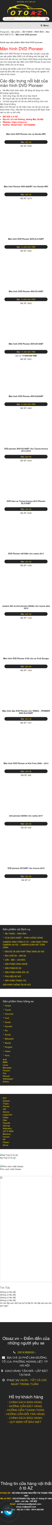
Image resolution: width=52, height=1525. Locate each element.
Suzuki (8, 1034)
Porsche (6, 1070)
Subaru (6, 1081)
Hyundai (8, 1026)
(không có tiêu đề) (8, 1292)
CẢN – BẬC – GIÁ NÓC (15, 959)
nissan (8, 1051)
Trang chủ (4, 31)
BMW (5, 1062)
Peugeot (8, 1047)
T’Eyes (6, 1103)
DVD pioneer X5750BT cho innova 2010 (26, 868)
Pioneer (6, 1106)
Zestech (6, 1100)
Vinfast (8, 1005)
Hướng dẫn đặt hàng (25, 1406)
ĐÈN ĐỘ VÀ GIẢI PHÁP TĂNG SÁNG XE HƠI (24, 951)
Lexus (5, 1065)
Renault (6, 1076)
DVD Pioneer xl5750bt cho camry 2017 (26, 554)
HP (4, 1139)
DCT (5, 1098)
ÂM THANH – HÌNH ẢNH (15, 933)
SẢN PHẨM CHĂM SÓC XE (17, 972)
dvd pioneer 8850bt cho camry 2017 (26, 816)
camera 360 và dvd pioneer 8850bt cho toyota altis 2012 (26, 607)
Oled (5, 1120)
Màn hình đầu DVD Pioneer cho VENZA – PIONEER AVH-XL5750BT (26, 712)
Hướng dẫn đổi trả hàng (25, 1414)
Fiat (4, 1073)
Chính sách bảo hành (25, 1418)
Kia (6, 1030)
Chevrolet (9, 1013)
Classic (6, 1142)
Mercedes (7, 1067)
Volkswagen (8, 1078)
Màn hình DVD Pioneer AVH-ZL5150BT (26, 239)
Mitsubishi (9, 1038)
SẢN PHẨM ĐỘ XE (13, 968)
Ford (7, 1018)
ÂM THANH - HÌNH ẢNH (33, 31)
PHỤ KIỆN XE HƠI (13, 976)
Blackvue (7, 1134)
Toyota (8, 1009)
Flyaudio (6, 1122)
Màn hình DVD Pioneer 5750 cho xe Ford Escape (26, 658)
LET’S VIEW (8, 1131)
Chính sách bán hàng (25, 1402)
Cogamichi (7, 1114)
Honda (8, 1022)
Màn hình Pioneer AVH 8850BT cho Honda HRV (26, 186)
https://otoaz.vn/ (19, 122)
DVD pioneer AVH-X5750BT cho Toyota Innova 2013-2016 (26, 450)
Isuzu (7, 1055)
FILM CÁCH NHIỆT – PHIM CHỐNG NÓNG (24, 937)
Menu (46, 25)
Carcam (6, 1136)
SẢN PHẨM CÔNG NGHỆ (16, 964)
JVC (4, 1109)
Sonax (5, 1145)
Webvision (7, 1128)
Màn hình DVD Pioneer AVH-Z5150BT (26, 291)
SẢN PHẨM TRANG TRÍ (15, 980)
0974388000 (26, 1352)
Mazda (8, 1042)
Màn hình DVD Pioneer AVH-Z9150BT (26, 344)
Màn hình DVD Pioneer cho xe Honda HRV (26, 134)
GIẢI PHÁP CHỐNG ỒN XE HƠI (17, 984)
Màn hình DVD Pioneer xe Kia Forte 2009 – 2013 (26, 763)
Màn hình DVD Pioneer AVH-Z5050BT (26, 396)
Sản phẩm (15, 31)
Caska (5, 1117)
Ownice (6, 1111)
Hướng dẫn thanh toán (25, 1410)
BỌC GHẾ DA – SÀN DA (15, 955)
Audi (5, 1059)
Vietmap (6, 1125)
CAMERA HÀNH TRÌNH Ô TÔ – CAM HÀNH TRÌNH (25, 941)
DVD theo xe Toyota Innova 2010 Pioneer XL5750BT (26, 502)
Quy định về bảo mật (25, 1422)
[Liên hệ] (7, 1508)
